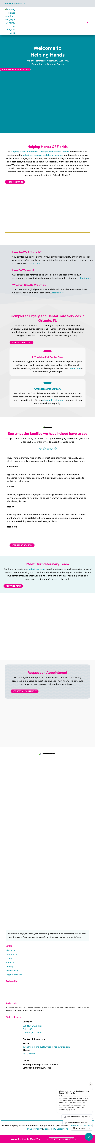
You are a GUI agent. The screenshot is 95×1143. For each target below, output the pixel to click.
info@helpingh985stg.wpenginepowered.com (47, 1047)
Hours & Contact (14, 4)
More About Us (15, 182)
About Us (10, 950)
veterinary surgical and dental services (43, 155)
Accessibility (12, 970)
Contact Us (11, 954)
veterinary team (37, 569)
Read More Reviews (22, 545)
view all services (21, 342)
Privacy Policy (34, 1129)
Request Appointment (25, 691)
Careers (10, 958)
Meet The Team (13, 586)
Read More (34, 263)
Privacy (9, 966)
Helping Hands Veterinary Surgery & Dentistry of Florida (40, 151)
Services (10, 962)
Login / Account (14, 974)
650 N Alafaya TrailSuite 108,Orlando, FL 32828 (32, 1029)
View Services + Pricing (15, 69)
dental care (75, 368)
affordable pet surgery (54, 400)
